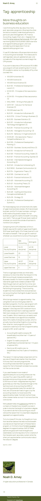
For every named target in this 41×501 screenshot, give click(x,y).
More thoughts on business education (16, 21)
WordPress (19, 500)
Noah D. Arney (9, 3)
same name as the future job (19, 39)
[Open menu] (37, 3)
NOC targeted (31, 426)
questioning (23, 404)
